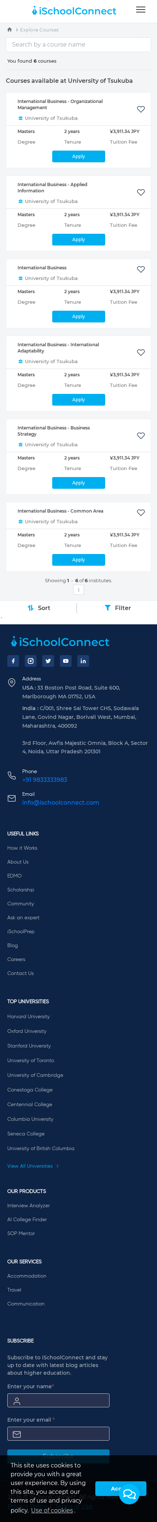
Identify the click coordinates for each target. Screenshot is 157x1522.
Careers (16, 959)
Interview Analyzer (28, 1205)
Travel (14, 1290)
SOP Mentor (21, 1233)
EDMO (14, 876)
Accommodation (26, 1276)
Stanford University (29, 1046)
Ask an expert (23, 917)
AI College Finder (27, 1219)
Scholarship (20, 890)
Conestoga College (30, 1090)
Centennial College (29, 1104)
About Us (17, 862)
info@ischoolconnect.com (60, 802)
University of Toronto (30, 1060)
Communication (26, 1304)
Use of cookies (52, 1510)
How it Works (22, 848)
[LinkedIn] (83, 661)
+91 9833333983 (44, 779)
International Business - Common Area (60, 511)
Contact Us (20, 973)
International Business (42, 267)
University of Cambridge (35, 1075)
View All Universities (30, 1166)
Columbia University (30, 1119)
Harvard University (28, 1016)
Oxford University (26, 1031)
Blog (12, 945)
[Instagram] (31, 661)
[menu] (140, 10)
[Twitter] (48, 661)
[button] (129, 1494)
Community (20, 903)
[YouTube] (66, 661)
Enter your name (30, 1386)
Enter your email (31, 1419)
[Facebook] (13, 661)
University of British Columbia (40, 1148)
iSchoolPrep (21, 931)
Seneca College (26, 1134)
